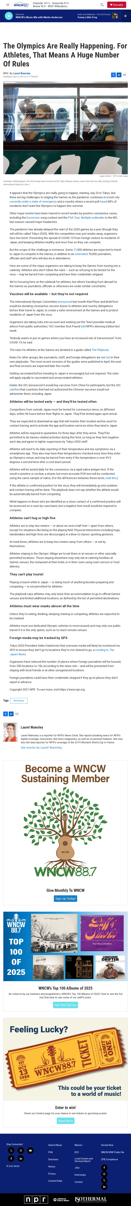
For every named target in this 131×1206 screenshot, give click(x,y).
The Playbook (100, 350)
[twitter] (104, 1180)
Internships (80, 1175)
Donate (118, 5)
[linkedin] (104, 1187)
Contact (79, 1182)
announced (65, 301)
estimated (81, 254)
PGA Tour (74, 217)
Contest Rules (55, 1181)
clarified (15, 389)
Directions (53, 1159)
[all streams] (126, 16)
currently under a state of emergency (33, 201)
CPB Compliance (109, 1159)
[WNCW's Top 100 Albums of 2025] (65, 946)
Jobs (77, 1168)
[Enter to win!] (65, 1059)
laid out (105, 357)
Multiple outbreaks (92, 217)
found (104, 201)
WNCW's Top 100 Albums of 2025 (65, 988)
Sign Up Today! (65, 898)
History (51, 1166)
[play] (8, 16)
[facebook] (104, 1168)
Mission (78, 1145)
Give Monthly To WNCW (65, 890)
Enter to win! (65, 1107)
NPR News (19, 700)
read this (110, 478)
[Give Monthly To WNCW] (65, 821)
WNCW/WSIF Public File (112, 1152)
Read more (65, 1121)
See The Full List (65, 1005)
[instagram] (104, 1174)
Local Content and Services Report (84, 1160)
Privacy (52, 1174)
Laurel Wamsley (22, 73)
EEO (77, 1152)
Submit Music (55, 1145)
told (83, 326)
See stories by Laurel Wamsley (41, 747)
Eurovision (33, 217)
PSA (50, 1152)
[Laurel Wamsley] (10, 732)
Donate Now (107, 1145)
